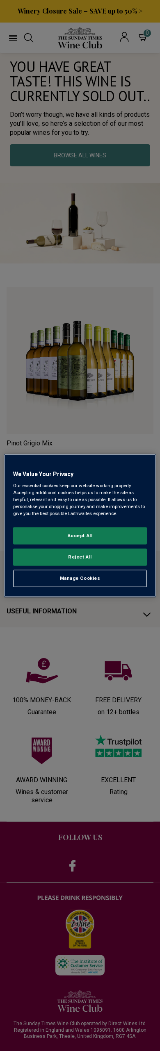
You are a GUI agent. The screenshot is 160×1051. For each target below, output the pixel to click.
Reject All (80, 557)
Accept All (80, 535)
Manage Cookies (80, 578)
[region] (80, 525)
